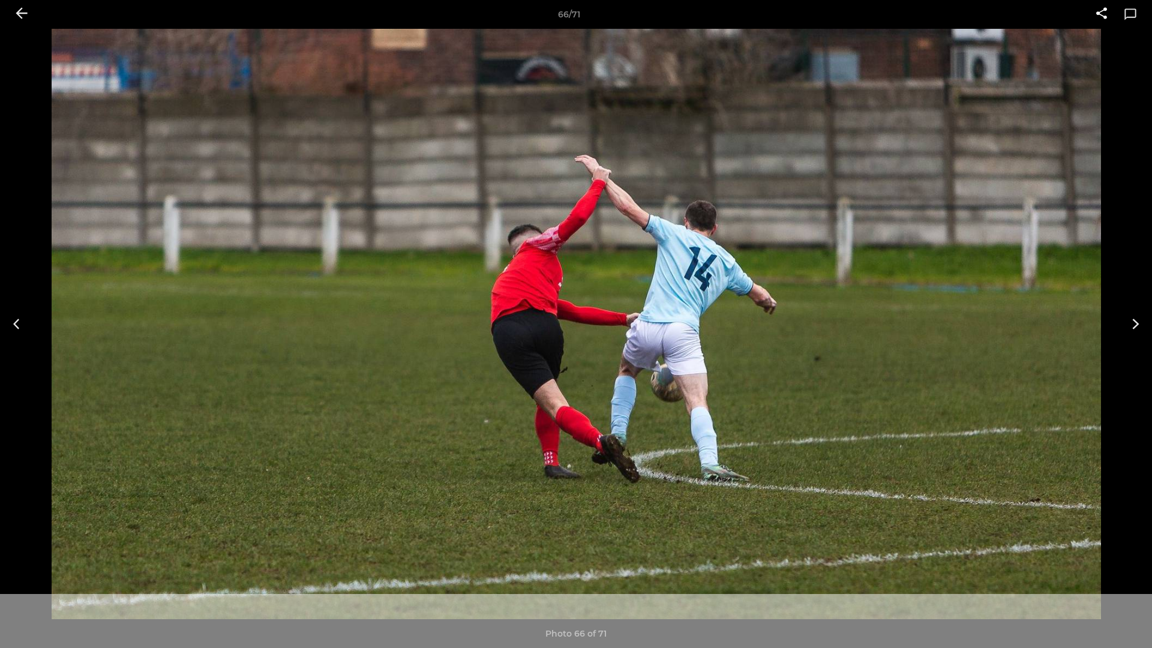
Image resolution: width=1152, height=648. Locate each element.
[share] (1101, 14)
